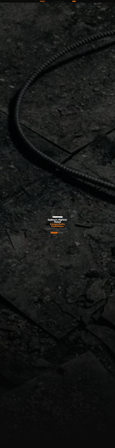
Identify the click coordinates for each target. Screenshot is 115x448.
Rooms (56, 1)
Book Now (74, 1)
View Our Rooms (61, 232)
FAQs (61, 1)
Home (54, 1)
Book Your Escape (54, 232)
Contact (63, 1)
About (59, 1)
